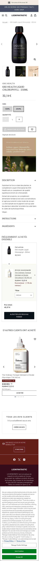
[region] (19, 523)
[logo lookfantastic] (19, 15)
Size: (4, 104)
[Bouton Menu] (2, 15)
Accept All (19, 557)
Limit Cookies (19, 551)
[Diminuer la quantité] (5, 119)
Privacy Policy (9, 541)
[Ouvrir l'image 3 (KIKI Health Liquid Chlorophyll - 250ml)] (33, 71)
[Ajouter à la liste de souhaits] (32, 129)
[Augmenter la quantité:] (19, 119)
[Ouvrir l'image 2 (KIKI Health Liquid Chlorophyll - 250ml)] (20, 71)
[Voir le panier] (35, 15)
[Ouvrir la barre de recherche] (6, 15)
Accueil (4, 22)
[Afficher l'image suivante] (36, 44)
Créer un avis (19, 427)
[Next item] (34, 367)
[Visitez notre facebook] (14, 459)
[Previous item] (3, 367)
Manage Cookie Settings (19, 545)
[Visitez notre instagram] (24, 459)
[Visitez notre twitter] (19, 459)
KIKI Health (8, 83)
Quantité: (6, 115)
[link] (31, 15)
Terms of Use (21, 541)
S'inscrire (19, 449)
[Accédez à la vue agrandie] (35, 59)
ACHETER (19, 393)
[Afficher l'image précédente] (1, 44)
